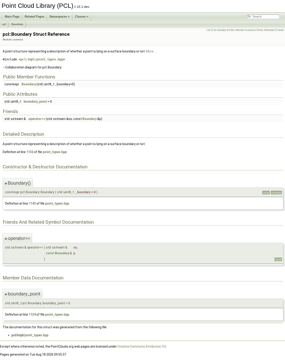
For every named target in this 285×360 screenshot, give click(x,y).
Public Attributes (265, 30)
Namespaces (58, 16)
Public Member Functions (241, 30)
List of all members (216, 30)
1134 (32, 314)
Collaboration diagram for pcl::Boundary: (33, 67)
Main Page (12, 16)
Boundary (17, 24)
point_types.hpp (55, 152)
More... (150, 51)
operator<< (36, 119)
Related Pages (34, 16)
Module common (13, 39)
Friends (280, 30)
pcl (4, 24)
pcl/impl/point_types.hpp (41, 59)
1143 (32, 203)
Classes (80, 16)
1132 (29, 152)
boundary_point (35, 101)
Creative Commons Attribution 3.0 (141, 346)
